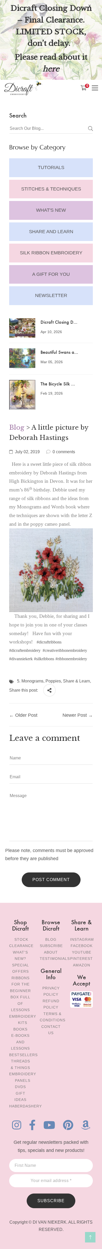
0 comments (64, 452)
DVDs (20, 1087)
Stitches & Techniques (51, 189)
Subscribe (51, 946)
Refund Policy (51, 1004)
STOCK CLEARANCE (21, 942)
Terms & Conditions (52, 1017)
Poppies (53, 681)
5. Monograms (30, 681)
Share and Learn (51, 231)
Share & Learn (76, 681)
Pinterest (81, 958)
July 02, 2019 (27, 452)
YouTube (81, 952)
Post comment (51, 879)
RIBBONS (21, 978)
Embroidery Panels (22, 1077)
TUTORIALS (51, 167)
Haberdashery (25, 1106)
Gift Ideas (20, 1096)
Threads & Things (20, 1064)
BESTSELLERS (23, 1055)
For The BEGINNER (20, 987)
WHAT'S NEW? (20, 955)
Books (20, 1029)
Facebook (82, 946)
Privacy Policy (51, 991)
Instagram (82, 939)
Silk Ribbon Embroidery (51, 252)
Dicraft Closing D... (59, 321)
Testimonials (55, 958)
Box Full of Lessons (20, 1003)
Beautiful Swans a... (59, 352)
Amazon (81, 965)
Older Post (26, 715)
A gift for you (51, 274)
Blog (16, 427)
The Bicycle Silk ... (58, 383)
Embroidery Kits (22, 1019)
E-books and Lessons (20, 1041)
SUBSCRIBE (51, 1200)
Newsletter (51, 295)
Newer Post (75, 715)
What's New (51, 210)
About (51, 952)
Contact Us (51, 1029)
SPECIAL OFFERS (20, 968)
